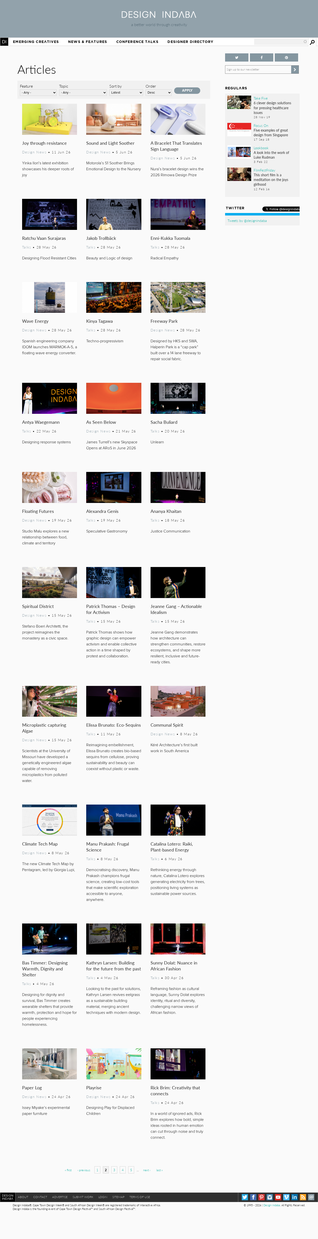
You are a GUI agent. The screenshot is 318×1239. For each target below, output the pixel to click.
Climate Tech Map (40, 844)
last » (159, 1170)
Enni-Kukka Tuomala (170, 238)
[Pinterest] (261, 1197)
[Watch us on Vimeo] (286, 1197)
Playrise (94, 1087)
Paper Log (32, 1087)
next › (146, 1170)
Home (4, 42)
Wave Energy (35, 321)
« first (68, 1170)
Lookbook (261, 147)
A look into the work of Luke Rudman (271, 155)
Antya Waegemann (41, 422)
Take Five (261, 98)
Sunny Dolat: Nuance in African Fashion (174, 965)
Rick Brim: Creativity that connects (175, 1090)
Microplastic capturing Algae (44, 728)
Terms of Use (139, 1197)
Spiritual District (38, 606)
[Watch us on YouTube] (278, 1197)
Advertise (60, 1197)
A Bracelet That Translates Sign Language (176, 146)
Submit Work (83, 1197)
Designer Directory (190, 42)
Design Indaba (271, 1205)
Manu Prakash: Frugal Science (107, 847)
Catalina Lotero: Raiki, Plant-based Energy (172, 847)
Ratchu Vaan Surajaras (44, 238)
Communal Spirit (167, 725)
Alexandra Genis (102, 511)
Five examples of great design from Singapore (271, 132)
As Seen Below (101, 422)
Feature (26, 86)
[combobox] (280, 41)
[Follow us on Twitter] (236, 57)
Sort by (115, 86)
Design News (34, 151)
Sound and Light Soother (110, 143)
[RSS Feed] (303, 1197)
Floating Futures (38, 511)
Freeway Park (164, 321)
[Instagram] (270, 1197)
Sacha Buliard (164, 422)
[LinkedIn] (294, 1197)
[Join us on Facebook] (261, 57)
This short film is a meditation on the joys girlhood (271, 179)
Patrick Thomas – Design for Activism (110, 609)
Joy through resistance (44, 143)
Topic (63, 86)
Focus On (261, 125)
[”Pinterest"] (286, 57)
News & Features (87, 42)
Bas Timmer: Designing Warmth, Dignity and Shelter (45, 968)
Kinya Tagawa (99, 321)
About (23, 1197)
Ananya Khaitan (166, 511)
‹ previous (84, 1170)
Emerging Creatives (36, 42)
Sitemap (118, 1197)
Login (102, 1197)
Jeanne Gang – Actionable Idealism (176, 609)
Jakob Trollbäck (101, 238)
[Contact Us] (311, 1197)
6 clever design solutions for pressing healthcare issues (272, 107)
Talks (26, 247)
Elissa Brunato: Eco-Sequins (113, 725)
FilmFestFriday (264, 170)
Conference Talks (137, 42)
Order (151, 86)
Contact (40, 1197)
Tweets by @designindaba (247, 220)
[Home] (159, 16)
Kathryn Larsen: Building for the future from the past (113, 965)
